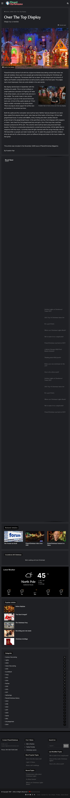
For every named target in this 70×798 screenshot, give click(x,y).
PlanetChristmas (35, 792)
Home (7, 11)
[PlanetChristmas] (14, 3)
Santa (7, 715)
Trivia (6, 674)
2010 (6, 669)
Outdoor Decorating (11, 167)
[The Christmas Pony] (9, 625)
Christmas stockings (22, 639)
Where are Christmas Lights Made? (22, 172)
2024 (6, 724)
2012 (6, 677)
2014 (6, 680)
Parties (7, 683)
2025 (6, 712)
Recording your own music (23, 631)
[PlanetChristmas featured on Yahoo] (56, 536)
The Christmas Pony (22, 622)
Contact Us (44, 794)
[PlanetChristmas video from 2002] (35, 536)
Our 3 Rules (52, 794)
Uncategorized (9, 721)
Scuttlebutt (8, 671)
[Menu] (2, 4)
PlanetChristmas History (12, 698)
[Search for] (68, 4)
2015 (6, 686)
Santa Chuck (64, 794)
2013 (6, 689)
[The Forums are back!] (13, 536)
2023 (6, 701)
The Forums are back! (10, 543)
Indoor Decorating (10, 666)
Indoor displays (20, 606)
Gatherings (8, 695)
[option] (35, 174)
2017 (6, 710)
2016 (6, 704)
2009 (11, 11)
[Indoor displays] (9, 608)
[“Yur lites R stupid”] (9, 617)
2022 (6, 707)
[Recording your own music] (9, 633)
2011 (6, 692)
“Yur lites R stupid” (21, 614)
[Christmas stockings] (9, 641)
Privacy (58, 794)
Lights (7, 660)
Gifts (6, 718)
